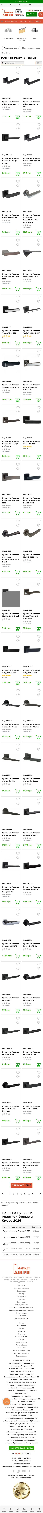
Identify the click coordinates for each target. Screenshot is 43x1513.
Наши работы (21, 1326)
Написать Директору (21, 1350)
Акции (39, 5)
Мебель (38, 21)
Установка (21, 1291)
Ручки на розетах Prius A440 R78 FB (31, 104)
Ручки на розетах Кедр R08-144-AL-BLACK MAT (31, 500)
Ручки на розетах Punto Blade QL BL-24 (10, 160)
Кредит (21, 1339)
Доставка (13, 5)
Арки (13, 1279)
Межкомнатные (11, 21)
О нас (21, 1323)
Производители (18, 1281)
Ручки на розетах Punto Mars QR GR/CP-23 (31, 387)
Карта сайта (21, 1302)
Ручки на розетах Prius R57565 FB (17, 1254)
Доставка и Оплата (21, 1288)
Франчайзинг (21, 1345)
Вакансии (21, 1348)
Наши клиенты (21, 1342)
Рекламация (21, 1313)
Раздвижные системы (21, 39)
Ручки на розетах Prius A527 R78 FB (16, 1232)
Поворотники (8, 38)
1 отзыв (4, 338)
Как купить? (23, 5)
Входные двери (32, 1277)
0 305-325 (33, 10)
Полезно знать (21, 1337)
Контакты (4, 5)
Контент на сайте (21, 1353)
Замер (21, 1294)
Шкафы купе (23, 1279)
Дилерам (21, 1285)
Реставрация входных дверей (21, 1310)
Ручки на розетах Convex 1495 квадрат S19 (10, 889)
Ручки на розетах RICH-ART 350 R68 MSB (10, 276)
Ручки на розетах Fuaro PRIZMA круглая (10, 1108)
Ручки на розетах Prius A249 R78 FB (16, 1249)
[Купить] (17, 117)
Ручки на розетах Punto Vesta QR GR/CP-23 (31, 616)
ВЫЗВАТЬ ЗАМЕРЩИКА (21, 1448)
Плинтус (34, 1279)
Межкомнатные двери (13, 1277)
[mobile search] (40, 14)
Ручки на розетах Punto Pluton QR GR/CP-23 (10, 443)
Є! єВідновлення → (21, 1)
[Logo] (7, 12)
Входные (23, 21)
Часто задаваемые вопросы (21, 1307)
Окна (31, 21)
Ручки (7, 1279)
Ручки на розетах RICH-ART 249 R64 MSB (10, 500)
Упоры (34, 38)
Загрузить (21, 1185)
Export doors (21, 1356)
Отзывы (21, 1331)
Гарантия (21, 1299)
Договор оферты (22, 1318)
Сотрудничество (21, 1305)
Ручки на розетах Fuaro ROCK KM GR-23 (31, 1165)
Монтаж (32, 5)
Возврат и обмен (21, 1316)
